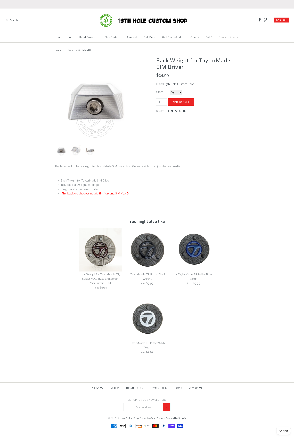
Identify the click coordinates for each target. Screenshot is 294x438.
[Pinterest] (265, 20)
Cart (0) (281, 20)
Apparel (132, 37)
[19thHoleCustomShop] (147, 14)
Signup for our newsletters (147, 400)
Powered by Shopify (176, 418)
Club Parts (112, 37)
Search (114, 388)
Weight (86, 50)
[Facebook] (259, 20)
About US (98, 388)
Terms (178, 388)
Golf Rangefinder (173, 37)
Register (224, 37)
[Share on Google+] (180, 111)
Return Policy (134, 388)
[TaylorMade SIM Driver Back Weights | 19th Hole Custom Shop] (96, 59)
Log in (235, 37)
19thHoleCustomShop (128, 418)
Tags (59, 50)
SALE (209, 37)
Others (194, 37)
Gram (159, 92)
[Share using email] (184, 111)
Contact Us (195, 388)
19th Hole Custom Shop (179, 84)
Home (58, 37)
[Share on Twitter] (172, 111)
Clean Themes (157, 418)
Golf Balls (149, 37)
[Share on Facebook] (168, 111)
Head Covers (88, 37)
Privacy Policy (158, 388)
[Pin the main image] (176, 111)
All (70, 37)
